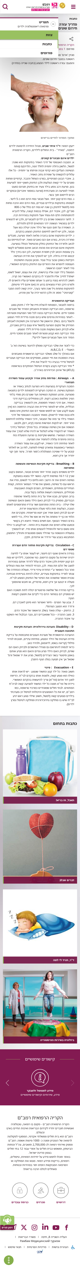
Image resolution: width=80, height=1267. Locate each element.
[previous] (71, 1083)
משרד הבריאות (26, 1237)
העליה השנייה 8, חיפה (53, 1237)
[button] (29, 24)
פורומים (46, 53)
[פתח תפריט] (73, 7)
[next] (9, 1083)
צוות (49, 35)
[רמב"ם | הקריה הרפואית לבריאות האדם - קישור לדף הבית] (41, 7)
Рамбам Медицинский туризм (40, 1241)
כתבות (47, 44)
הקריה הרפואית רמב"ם (61, 45)
